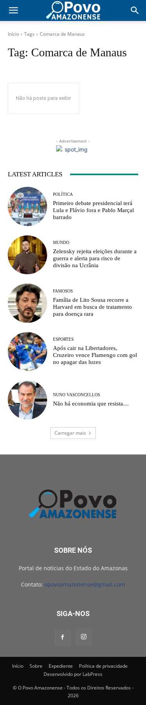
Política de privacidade (103, 666)
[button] (13, 10)
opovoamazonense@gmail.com (84, 584)
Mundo (61, 242)
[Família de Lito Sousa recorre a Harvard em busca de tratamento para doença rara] (27, 303)
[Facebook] (62, 637)
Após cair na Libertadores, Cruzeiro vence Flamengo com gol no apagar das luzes (95, 355)
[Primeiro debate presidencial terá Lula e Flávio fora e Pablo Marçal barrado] (27, 206)
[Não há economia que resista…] (27, 400)
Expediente (61, 666)
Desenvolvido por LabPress (73, 674)
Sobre (36, 666)
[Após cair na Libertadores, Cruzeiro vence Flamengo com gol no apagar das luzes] (27, 351)
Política (63, 194)
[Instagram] (83, 637)
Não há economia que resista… (91, 403)
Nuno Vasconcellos (76, 395)
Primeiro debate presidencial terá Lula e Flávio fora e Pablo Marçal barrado (93, 210)
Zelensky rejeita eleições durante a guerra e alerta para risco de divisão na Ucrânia (95, 258)
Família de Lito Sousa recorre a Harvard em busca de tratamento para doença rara (92, 307)
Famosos (63, 291)
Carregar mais (70, 433)
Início (13, 34)
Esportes (63, 339)
